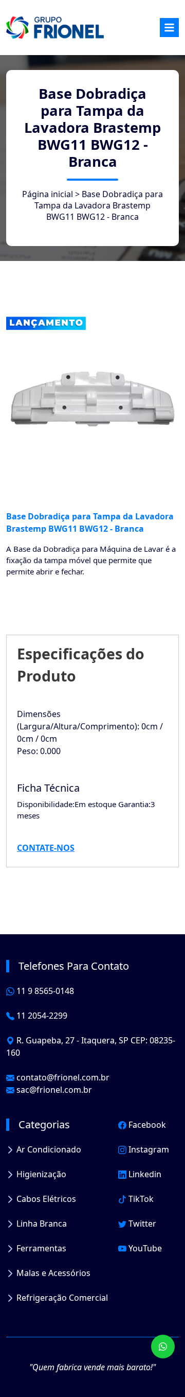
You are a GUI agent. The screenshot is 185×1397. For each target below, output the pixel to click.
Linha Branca (40, 1223)
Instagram (147, 1149)
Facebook (146, 1124)
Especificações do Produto (80, 664)
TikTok (140, 1198)
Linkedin (143, 1174)
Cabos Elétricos (45, 1198)
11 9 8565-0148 (44, 991)
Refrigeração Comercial (61, 1297)
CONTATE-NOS (46, 847)
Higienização (40, 1174)
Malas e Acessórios (52, 1273)
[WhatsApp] (163, 1346)
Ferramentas (40, 1248)
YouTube (144, 1248)
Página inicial (47, 194)
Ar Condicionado (47, 1149)
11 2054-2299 (40, 1015)
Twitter (141, 1223)
